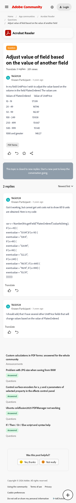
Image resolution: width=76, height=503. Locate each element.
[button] (6, 8)
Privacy (48, 486)
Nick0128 (16, 75)
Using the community (17, 486)
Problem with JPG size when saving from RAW (31, 370)
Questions (12, 19)
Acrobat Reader (48, 16)
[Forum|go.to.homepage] (27, 7)
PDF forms (12, 145)
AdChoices (60, 498)
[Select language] (52, 7)
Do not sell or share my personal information (28, 498)
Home (10, 16)
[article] (38, 244)
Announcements (14, 363)
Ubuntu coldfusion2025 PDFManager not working (33, 407)
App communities (27, 16)
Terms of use (36, 486)
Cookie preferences (16, 492)
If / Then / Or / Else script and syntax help (28, 424)
